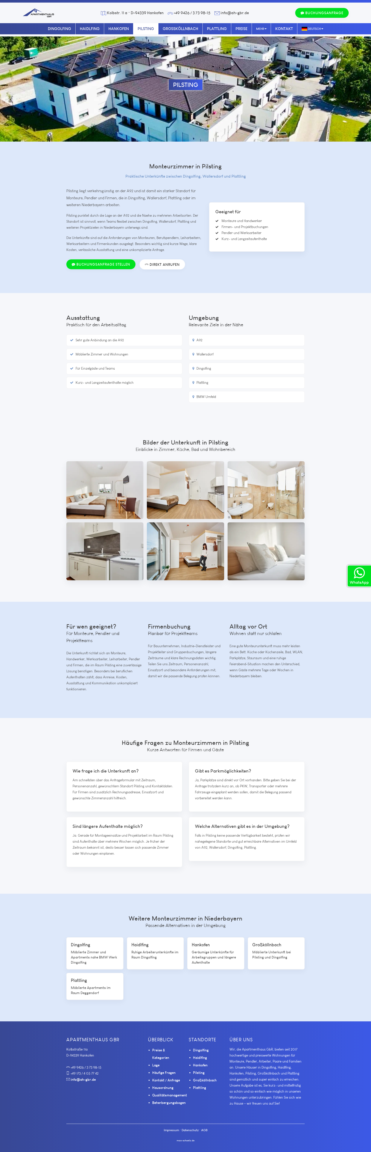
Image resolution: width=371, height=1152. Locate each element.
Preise (241, 28)
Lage (156, 1065)
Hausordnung (162, 1087)
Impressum (171, 1130)
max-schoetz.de (186, 1140)
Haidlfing (90, 28)
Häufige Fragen (164, 1072)
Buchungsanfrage (323, 13)
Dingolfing (59, 28)
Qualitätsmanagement (169, 1095)
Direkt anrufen (164, 264)
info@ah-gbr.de (234, 12)
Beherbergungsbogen (169, 1103)
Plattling (217, 28)
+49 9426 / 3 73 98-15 (192, 12)
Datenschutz (190, 1130)
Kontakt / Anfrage (166, 1080)
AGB (204, 1130)
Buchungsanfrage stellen (102, 264)
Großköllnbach (180, 28)
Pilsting (146, 28)
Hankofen (118, 28)
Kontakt (284, 28)
